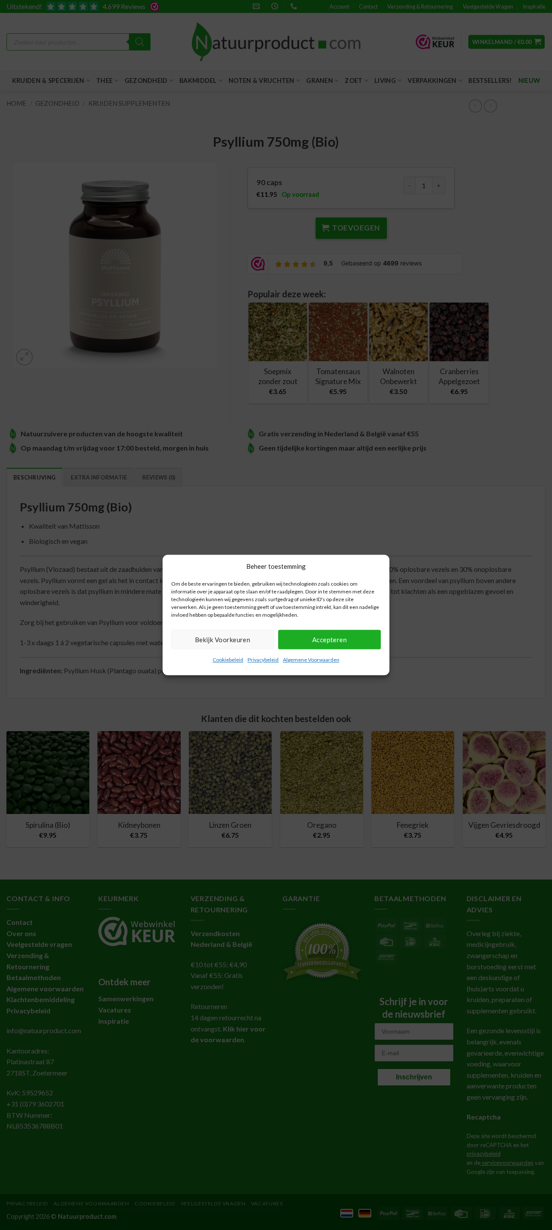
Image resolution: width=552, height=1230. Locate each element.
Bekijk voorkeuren (223, 639)
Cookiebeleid (228, 659)
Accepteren (329, 639)
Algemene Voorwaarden (311, 659)
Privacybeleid (263, 659)
